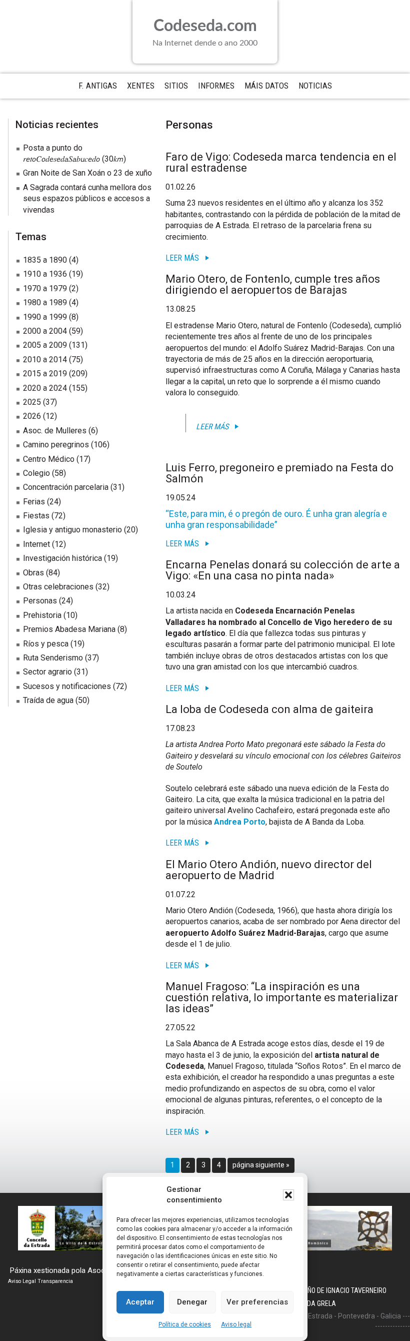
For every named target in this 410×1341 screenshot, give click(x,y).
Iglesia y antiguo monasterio (72, 529)
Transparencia (55, 1281)
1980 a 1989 (45, 302)
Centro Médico (48, 459)
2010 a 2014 (45, 359)
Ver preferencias (257, 1301)
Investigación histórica (62, 558)
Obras (33, 572)
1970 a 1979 (45, 288)
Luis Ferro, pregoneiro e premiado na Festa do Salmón (280, 473)
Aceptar (140, 1301)
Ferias (34, 501)
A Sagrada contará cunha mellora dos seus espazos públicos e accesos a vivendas (87, 199)
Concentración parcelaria (65, 487)
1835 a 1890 (45, 260)
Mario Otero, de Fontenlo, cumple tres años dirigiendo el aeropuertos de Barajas (273, 284)
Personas (40, 600)
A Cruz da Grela (310, 1303)
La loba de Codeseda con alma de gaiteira (270, 709)
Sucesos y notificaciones (67, 686)
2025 (32, 402)
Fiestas (36, 515)
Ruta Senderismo (53, 657)
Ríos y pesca (45, 643)
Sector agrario (47, 672)
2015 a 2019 (45, 373)
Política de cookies (184, 1324)
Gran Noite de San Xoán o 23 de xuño (87, 173)
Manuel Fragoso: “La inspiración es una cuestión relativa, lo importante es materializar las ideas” (282, 997)
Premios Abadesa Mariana (69, 629)
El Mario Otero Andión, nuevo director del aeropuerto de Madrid (269, 870)
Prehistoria (42, 615)
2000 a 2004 (45, 331)
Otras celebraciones (58, 586)
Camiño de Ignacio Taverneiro (339, 1290)
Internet (36, 544)
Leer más (182, 258)
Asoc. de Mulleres (54, 430)
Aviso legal (236, 1324)
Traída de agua (48, 700)
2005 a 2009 (45, 345)
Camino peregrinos (56, 444)
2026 (32, 416)
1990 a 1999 (45, 317)
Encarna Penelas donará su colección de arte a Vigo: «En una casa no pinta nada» (283, 570)
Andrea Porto (240, 822)
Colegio (36, 473)
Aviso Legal (22, 1281)
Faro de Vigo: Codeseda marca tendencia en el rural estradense (281, 162)
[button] (289, 1195)
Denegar (192, 1301)
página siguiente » (261, 1166)
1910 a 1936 (45, 274)
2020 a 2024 (45, 388)
